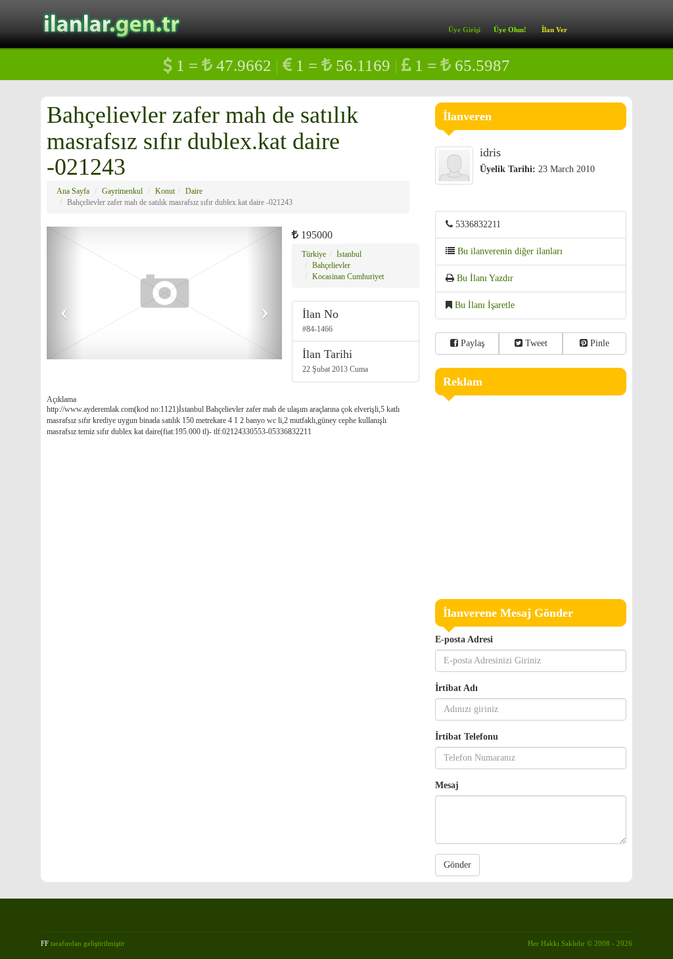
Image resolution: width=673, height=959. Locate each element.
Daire (193, 191)
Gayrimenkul (122, 191)
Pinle (598, 343)
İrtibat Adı (456, 688)
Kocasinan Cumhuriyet (348, 276)
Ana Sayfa (73, 191)
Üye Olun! (510, 29)
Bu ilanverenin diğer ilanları (510, 251)
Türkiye (314, 254)
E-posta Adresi (464, 639)
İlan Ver (554, 29)
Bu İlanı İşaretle (485, 305)
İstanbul (348, 254)
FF (45, 943)
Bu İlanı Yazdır (485, 278)
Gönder (457, 865)
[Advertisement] (531, 494)
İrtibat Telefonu (466, 737)
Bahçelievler (331, 265)
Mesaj (447, 785)
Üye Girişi (464, 29)
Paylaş (471, 343)
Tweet (534, 343)
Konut (165, 191)
